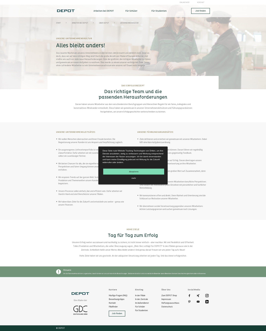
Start (58, 23)
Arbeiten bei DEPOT (80, 23)
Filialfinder (113, 306)
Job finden (200, 11)
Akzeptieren (134, 171)
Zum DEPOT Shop (169, 295)
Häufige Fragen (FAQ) (118, 295)
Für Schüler (140, 306)
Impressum (166, 299)
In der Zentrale (141, 299)
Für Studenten (141, 310)
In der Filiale (140, 295)
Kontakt (200, 2)
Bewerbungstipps (116, 299)
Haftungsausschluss (170, 303)
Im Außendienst (142, 303)
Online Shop (184, 2)
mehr (133, 178)
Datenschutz (167, 306)
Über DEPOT (104, 23)
